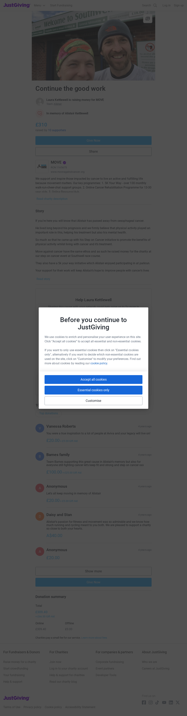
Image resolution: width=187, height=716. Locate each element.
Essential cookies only (93, 390)
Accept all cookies (94, 379)
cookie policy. (99, 363)
